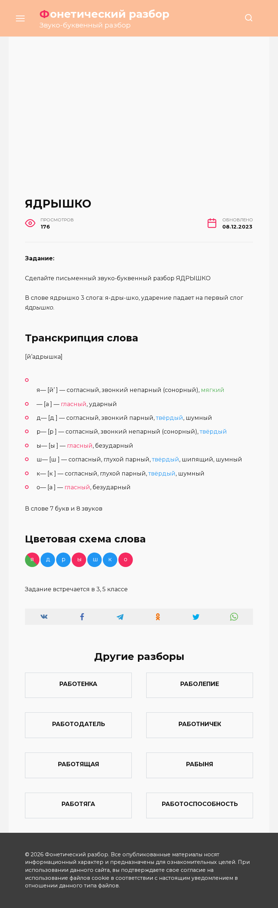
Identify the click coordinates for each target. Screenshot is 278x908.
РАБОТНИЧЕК (199, 723)
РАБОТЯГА (78, 804)
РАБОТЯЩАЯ (78, 763)
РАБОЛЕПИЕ (199, 684)
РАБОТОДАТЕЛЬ (78, 723)
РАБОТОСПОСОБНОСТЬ (200, 804)
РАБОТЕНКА (78, 684)
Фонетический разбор (104, 14)
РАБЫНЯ (199, 763)
